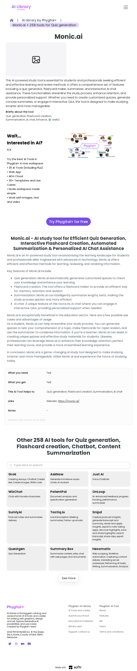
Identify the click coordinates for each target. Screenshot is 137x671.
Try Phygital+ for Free (68, 221)
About (102, 610)
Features (104, 615)
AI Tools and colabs (79, 610)
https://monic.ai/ (68, 401)
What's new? (75, 626)
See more (68, 578)
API (100, 621)
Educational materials (80, 621)
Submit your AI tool (78, 615)
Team (102, 626)
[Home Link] (21, 7)
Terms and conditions (111, 631)
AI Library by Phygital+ (39, 20)
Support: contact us (79, 631)
